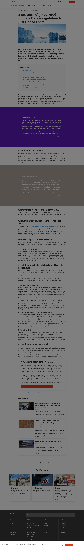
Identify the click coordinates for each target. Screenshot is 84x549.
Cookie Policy (27, 545)
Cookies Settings (59, 545)
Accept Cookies (69, 545)
